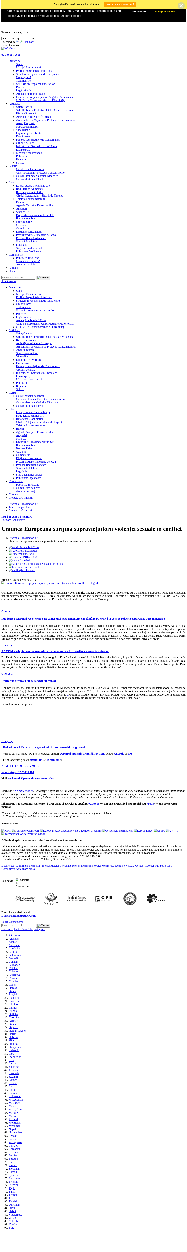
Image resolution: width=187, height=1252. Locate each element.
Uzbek (12, 1211)
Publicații (21, 156)
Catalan (13, 968)
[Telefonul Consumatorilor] (25, 567)
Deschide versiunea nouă (120, 4)
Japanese (14, 1066)
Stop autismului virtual (29, 248)
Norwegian (15, 1132)
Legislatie (21, 244)
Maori (12, 1116)
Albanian (14, 938)
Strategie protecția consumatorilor (35, 83)
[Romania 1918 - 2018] (23, 557)
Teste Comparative (19, 507)
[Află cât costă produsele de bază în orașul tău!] (36, 563)
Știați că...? (22, 211)
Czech (12, 984)
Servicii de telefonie (27, 241)
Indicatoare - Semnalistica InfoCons (36, 146)
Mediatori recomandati (29, 152)
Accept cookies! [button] (165, 11)
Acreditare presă (25, 868)
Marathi (13, 1119)
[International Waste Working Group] (23, 833)
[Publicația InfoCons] (22, 570)
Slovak (13, 1165)
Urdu (12, 1207)
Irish (11, 1060)
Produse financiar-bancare (31, 238)
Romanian (15, 1148)
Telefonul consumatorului (30, 198)
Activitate (14, 103)
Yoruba (13, 1224)
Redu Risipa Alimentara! (30, 188)
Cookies (149, 865)
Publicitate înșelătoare (28, 251)
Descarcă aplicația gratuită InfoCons (82, 753)
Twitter (18, 929)
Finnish (13, 1007)
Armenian (14, 945)
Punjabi (13, 1145)
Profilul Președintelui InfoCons (34, 70)
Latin (12, 1089)
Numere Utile (24, 221)
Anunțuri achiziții (26, 264)
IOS (130, 753)
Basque (13, 951)
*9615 (150, 803)
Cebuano (14, 971)
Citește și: (7, 611)
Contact (13, 267)
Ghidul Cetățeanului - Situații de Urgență (39, 195)
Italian (12, 1063)
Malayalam (15, 1109)
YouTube (27, 929)
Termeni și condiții (29, 865)
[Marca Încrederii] (20, 560)
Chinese (13, 978)
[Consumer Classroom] (25, 830)
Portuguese (15, 1142)
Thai (11, 1198)
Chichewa (14, 974)
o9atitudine (37, 759)
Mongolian (15, 1122)
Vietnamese (15, 1214)
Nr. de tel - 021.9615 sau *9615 (20, 766)
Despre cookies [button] (71, 15)
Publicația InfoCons (27, 257)
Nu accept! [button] (139, 11)
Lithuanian (15, 1096)
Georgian (14, 1017)
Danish (13, 987)
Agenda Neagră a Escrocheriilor (34, 205)
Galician (13, 1014)
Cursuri (13, 165)
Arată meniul (8, 281)
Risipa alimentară (26, 113)
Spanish (13, 1175)
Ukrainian (14, 1204)
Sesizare (6, 519)
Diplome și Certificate (28, 133)
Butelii (20, 202)
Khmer (13, 1079)
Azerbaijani (15, 948)
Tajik (12, 1188)
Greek (12, 1024)
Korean (13, 1083)
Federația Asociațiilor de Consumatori (38, 139)
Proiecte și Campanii (21, 497)
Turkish (13, 1201)
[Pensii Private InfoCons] (24, 547)
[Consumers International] (117, 830)
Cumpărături (23, 228)
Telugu (13, 1194)
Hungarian (15, 1047)
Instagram (39, 929)
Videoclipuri (23, 129)
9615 (17, 54)
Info (11, 182)
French (13, 1010)
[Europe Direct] (143, 830)
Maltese (13, 1112)
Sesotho (13, 1158)
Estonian (14, 1001)
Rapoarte (21, 159)
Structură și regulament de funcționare (38, 74)
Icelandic (14, 1050)
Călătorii (21, 225)
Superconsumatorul (27, 126)
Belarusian (15, 955)
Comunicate (16, 254)
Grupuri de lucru (25, 143)
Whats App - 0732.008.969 (17, 772)
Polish (12, 1139)
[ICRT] (6, 830)
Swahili (13, 1181)
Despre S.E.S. (9, 865)
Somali (13, 1171)
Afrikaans (14, 935)
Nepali (12, 1129)
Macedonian (16, 1099)
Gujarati (13, 1027)
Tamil (12, 1191)
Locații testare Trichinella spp (33, 185)
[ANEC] (159, 830)
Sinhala (13, 1162)
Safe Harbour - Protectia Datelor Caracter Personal (45, 110)
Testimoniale (23, 80)
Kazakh (13, 1076)
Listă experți (23, 149)
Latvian (13, 1093)
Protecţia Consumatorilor (23, 503)
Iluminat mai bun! (26, 218)
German (13, 1020)
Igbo (11, 1053)
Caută (12, 271)
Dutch (12, 991)
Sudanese (14, 1178)
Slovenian (14, 1168)
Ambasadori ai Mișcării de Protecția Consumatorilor (46, 120)
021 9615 (6, 54)
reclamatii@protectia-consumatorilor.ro (32, 778)
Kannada (14, 1073)
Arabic (13, 941)
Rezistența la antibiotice (29, 192)
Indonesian (15, 1056)
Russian (13, 1152)
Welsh (12, 1217)
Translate (28, 41)
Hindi (12, 1040)
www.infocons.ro (23, 790)
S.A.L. (20, 162)
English (13, 994)
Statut (19, 64)
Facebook (7, 929)
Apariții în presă (25, 123)
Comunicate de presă (28, 261)
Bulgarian (14, 964)
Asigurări (21, 208)
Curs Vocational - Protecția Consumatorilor (41, 172)
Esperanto (14, 997)
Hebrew (13, 1037)
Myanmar (14, 1125)
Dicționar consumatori (29, 231)
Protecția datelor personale (56, 865)
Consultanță (18, 519)
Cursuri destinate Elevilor (30, 179)
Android (119, 753)
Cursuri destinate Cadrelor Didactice (37, 175)
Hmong (13, 1043)
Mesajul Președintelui (28, 67)
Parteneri (21, 87)
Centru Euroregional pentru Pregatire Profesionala (45, 97)
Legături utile (23, 90)
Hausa (12, 1033)
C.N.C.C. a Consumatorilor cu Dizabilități (40, 100)
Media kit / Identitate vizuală (118, 865)
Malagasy (14, 1102)
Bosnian (13, 961)
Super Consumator (12, 921)
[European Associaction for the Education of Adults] (71, 830)
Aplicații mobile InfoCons (31, 93)
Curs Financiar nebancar (30, 169)
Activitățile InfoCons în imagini (34, 116)
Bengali (13, 958)
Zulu (11, 1227)
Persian (13, 1135)
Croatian (14, 981)
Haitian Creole (17, 1030)
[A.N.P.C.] (172, 830)
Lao (11, 1086)
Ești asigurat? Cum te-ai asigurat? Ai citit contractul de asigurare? (44, 747)
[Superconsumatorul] (21, 553)
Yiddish (13, 1221)
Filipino (13, 1004)
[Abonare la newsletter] (23, 550)
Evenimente (23, 136)
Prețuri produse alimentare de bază (36, 234)
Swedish (14, 1184)
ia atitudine (54, 759)
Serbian (13, 1155)
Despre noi (15, 60)
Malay (12, 1106)
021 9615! (94, 803)
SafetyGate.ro (24, 106)
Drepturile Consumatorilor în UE (35, 215)
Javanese (14, 1070)
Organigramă (23, 77)
